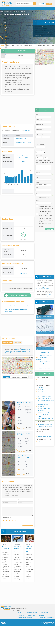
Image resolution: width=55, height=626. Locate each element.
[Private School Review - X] (2, 623)
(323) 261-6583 (6, 38)
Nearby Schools (18, 342)
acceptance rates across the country (43, 295)
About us (20, 614)
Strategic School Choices (44, 362)
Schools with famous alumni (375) (45, 419)
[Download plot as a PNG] (31, 170)
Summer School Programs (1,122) (45, 398)
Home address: (38, 172)
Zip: (36, 193)
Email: (36, 114)
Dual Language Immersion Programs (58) (46, 401)
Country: (37, 182)
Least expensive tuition (20, 139)
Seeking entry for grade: (40, 150)
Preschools (24, 377)
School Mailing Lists (43, 614)
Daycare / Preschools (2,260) (44, 396)
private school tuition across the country (43, 288)
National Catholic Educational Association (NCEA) (23, 156)
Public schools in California (44, 434)
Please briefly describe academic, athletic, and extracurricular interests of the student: (44, 162)
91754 (5, 31)
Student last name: (39, 130)
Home (19, 612)
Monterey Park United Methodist (12, 351)
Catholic (23, 161)
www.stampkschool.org (6, 47)
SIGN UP (49, 4)
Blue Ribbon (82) (41, 388)
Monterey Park (5, 25)
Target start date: (39, 155)
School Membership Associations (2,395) (45, 415)
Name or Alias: (21, 500)
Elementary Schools (16, 377)
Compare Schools (31, 616)
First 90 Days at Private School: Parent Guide (29, 549)
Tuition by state (41, 442)
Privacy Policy (50, 624)
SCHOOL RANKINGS (21, 8)
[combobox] (23, 3)
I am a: (3, 500)
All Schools (6, 377)
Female (42, 142)
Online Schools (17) (42, 411)
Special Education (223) (43, 404)
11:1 (26, 256)
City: (36, 177)
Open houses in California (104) (45, 424)
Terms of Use (43, 624)
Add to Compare (21, 428)
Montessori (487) (41, 394)
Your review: (5, 506)
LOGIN (42, 4)
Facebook (4, 623)
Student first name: (39, 125)
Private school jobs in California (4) (46, 426)
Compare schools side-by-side (45, 382)
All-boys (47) (40, 392)
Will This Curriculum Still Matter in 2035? (5, 548)
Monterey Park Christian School (22, 350)
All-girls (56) (40, 390)
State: (36, 188)
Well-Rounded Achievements (45, 355)
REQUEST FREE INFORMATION (19, 295)
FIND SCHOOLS (10, 8)
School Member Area (43, 612)
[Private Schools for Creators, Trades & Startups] (17, 539)
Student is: (37, 140)
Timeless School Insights (44, 368)
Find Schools (21, 616)
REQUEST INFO (21, 51)
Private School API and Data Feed (46, 617)
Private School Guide (32, 614)
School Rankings (22, 617)
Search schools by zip (43, 380)
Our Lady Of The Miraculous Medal (23, 457)
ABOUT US (45, 8)
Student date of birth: (40, 135)
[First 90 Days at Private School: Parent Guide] (29, 539)
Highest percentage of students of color (23, 143)
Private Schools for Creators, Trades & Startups (17, 549)
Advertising (41, 616)
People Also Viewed (7, 342)
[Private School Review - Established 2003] (7, 3)
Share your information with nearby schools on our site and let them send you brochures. (46, 208)
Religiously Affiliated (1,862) (44, 413)
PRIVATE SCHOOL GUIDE (35, 8)
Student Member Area (32, 612)
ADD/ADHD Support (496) (44, 408)
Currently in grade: (39, 145)
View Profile (28, 427)
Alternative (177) (41, 406)
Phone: (37, 200)
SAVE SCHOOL (21, 55)
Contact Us (29, 617)
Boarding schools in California (44, 436)
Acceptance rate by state (43, 444)
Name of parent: (39, 119)
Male (38, 142)
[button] (3, 520)
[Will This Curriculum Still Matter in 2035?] (6, 539)
